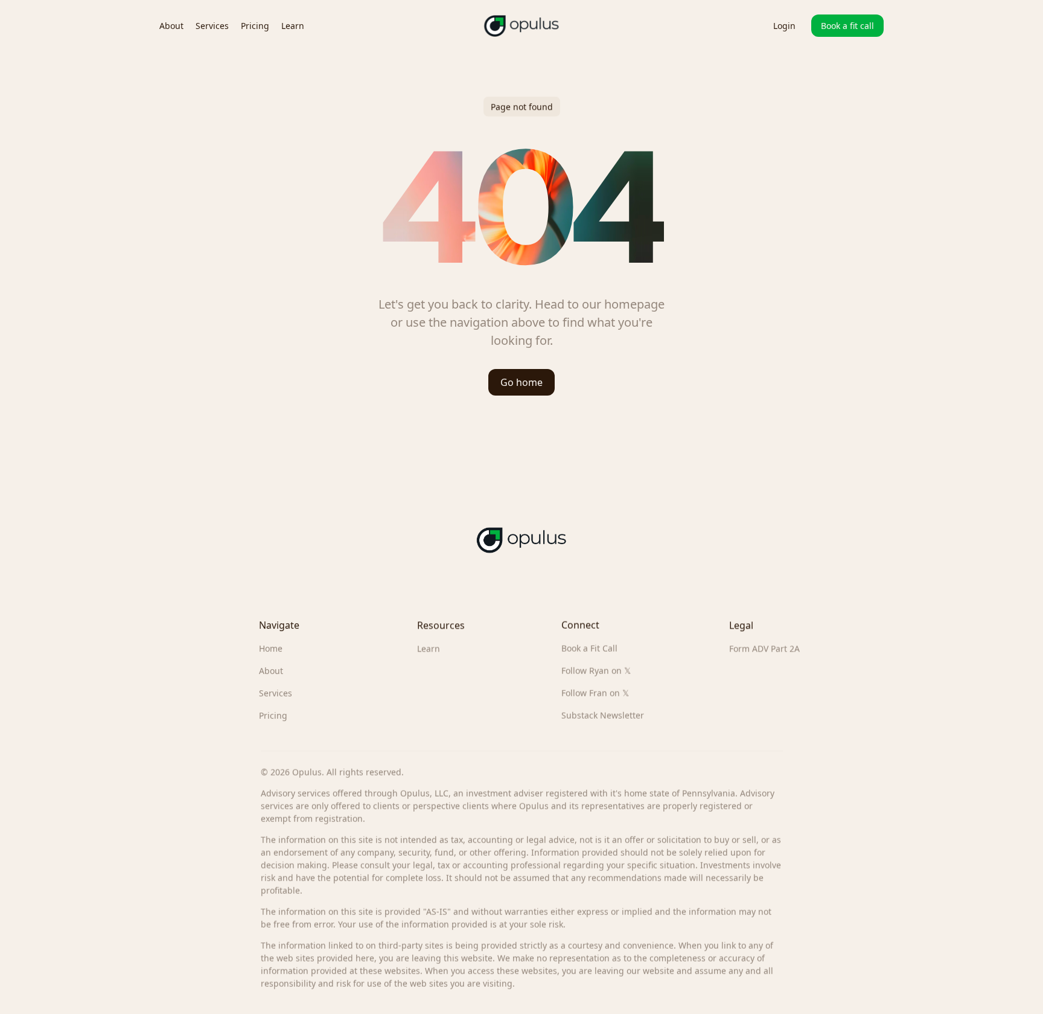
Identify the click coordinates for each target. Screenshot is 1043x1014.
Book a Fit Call (589, 648)
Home (270, 648)
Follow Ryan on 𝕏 (596, 670)
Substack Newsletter (602, 715)
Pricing (273, 715)
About (271, 670)
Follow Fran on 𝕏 (595, 693)
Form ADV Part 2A (764, 648)
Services (275, 693)
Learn (428, 648)
